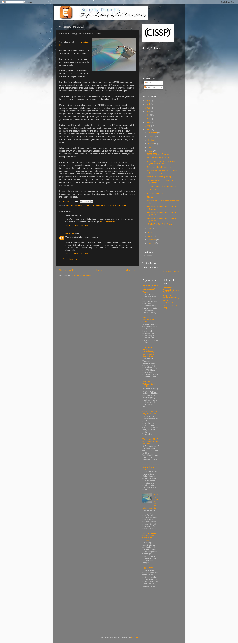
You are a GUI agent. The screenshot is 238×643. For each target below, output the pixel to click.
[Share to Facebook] (89, 201)
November (152, 133)
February (152, 240)
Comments (151, 87)
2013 (147, 108)
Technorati (151, 190)
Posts (148, 83)
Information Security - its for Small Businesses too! (162, 172)
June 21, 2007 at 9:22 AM (76, 254)
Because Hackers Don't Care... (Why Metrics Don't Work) (150, 288)
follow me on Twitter (170, 271)
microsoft (112, 205)
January (151, 243)
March (151, 236)
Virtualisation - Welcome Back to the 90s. (150, 384)
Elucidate (151, 197)
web (119, 205)
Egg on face (147, 568)
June (150, 151)
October (151, 136)
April (150, 232)
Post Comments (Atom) (81, 276)
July (150, 147)
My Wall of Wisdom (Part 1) (159, 177)
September (153, 140)
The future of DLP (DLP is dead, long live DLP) (150, 441)
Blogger (69, 205)
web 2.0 (125, 205)
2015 (147, 101)
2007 (147, 130)
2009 (147, 122)
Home (98, 270)
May (150, 229)
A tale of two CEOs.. (155, 193)
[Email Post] (76, 201)
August (151, 144)
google (86, 205)
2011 (147, 115)
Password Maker (107, 222)
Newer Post (66, 270)
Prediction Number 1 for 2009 (148, 319)
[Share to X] (86, 201)
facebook (78, 205)
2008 (147, 126)
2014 (147, 104)
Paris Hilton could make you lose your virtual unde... (161, 162)
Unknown (69, 234)
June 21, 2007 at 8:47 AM (76, 225)
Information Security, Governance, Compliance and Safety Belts (149, 351)
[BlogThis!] (84, 201)
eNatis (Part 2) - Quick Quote (159, 224)
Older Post (130, 270)
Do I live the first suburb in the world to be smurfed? (149, 536)
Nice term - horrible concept (159, 167)
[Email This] (81, 201)
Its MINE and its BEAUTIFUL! (160, 158)
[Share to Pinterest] (91, 201)
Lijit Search (147, 256)
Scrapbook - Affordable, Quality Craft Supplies (171, 290)
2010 (147, 119)
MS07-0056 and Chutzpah (158, 154)
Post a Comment (70, 259)
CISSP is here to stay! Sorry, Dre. (149, 413)
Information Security (98, 205)
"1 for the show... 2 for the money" (162, 186)
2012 (147, 111)
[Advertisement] (163, 610)
